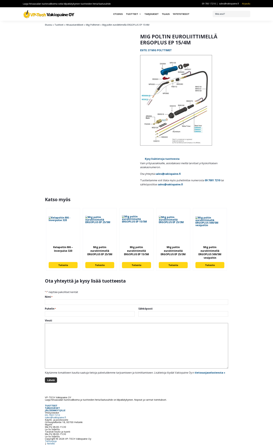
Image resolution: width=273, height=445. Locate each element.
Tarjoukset (151, 13)
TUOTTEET (51, 405)
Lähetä (51, 380)
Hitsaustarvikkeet (74, 24)
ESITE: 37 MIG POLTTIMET (156, 50)
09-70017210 (52, 415)
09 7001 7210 (212, 180)
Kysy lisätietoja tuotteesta (162, 159)
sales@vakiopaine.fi (229, 3)
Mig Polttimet (93, 24)
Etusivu (118, 13)
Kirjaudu (246, 4)
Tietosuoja (51, 441)
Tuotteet (132, 13)
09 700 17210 (209, 3)
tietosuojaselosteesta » (210, 372)
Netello (51, 443)
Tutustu (63, 265)
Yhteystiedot (181, 13)
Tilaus (166, 13)
